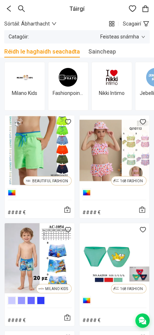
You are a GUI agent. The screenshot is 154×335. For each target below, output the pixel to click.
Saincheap (102, 51)
